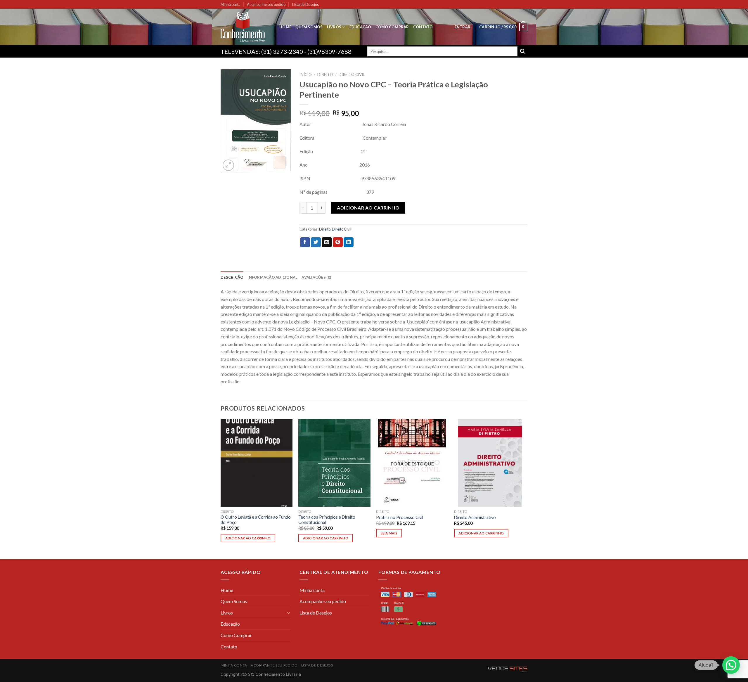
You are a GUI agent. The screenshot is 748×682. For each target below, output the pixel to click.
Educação (360, 27)
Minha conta (230, 4)
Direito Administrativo (475, 517)
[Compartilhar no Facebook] (305, 242)
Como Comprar (392, 27)
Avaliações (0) (316, 277)
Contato (423, 27)
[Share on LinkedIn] (349, 242)
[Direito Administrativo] (490, 463)
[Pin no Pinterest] (338, 242)
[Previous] (221, 488)
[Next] (525, 488)
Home (285, 27)
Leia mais (389, 533)
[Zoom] (228, 165)
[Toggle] (288, 612)
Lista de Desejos (305, 4)
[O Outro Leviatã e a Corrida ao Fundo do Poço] (257, 463)
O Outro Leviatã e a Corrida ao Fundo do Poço (256, 520)
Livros (334, 27)
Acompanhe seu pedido (266, 4)
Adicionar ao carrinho (368, 207)
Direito (325, 74)
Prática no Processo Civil (399, 517)
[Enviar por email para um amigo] (327, 242)
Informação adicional (272, 277)
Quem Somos (309, 27)
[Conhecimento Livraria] (246, 27)
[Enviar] (522, 51)
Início (305, 74)
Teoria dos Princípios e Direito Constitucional (326, 520)
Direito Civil (352, 74)
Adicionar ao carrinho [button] (248, 538)
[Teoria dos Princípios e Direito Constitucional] (334, 463)
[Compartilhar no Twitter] (316, 242)
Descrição (232, 277)
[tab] (232, 277)
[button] (731, 665)
